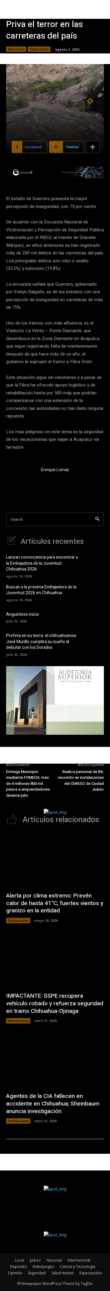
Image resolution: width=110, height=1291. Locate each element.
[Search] (97, 519)
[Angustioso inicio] (95, 617)
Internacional (79, 1260)
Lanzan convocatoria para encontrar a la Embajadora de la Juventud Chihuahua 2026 (42, 563)
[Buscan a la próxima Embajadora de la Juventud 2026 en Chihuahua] (95, 592)
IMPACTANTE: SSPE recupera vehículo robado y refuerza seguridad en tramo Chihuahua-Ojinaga (54, 1003)
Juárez (35, 1260)
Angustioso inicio (22, 614)
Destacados (18, 920)
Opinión (15, 1273)
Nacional (16, 49)
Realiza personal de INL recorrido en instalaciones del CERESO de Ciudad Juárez (81, 780)
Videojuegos (43, 1266)
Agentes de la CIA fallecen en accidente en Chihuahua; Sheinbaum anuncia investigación (52, 1103)
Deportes (18, 1266)
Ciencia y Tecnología (77, 1266)
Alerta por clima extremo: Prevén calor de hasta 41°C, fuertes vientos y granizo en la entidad (54, 903)
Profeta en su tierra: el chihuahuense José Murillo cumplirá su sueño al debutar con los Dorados (41, 641)
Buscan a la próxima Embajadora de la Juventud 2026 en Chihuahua (41, 590)
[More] (93, 147)
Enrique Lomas (55, 470)
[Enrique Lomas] (20, 481)
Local (19, 1260)
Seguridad (39, 49)
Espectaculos (90, 1273)
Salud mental (62, 1273)
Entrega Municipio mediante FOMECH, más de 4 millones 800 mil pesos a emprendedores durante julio (28, 783)
